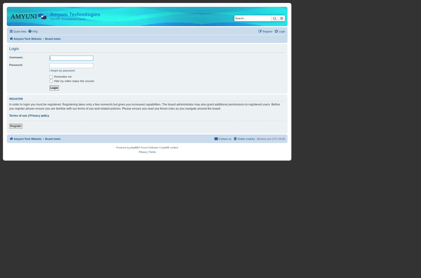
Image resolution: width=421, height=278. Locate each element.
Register (15, 126)
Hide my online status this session (73, 81)
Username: (16, 57)
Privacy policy (39, 115)
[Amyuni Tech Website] (29, 16)
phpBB (134, 147)
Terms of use (18, 115)
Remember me (62, 76)
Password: (16, 64)
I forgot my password (62, 70)
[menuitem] (33, 31)
